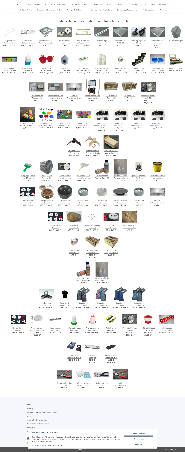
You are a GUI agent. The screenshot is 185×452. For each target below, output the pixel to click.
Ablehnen (138, 444)
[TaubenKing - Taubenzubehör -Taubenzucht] (17, 4)
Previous (5, 65)
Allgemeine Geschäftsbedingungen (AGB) (42, 412)
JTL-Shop (173, 449)
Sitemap (30, 409)
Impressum (36, 445)
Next (180, 65)
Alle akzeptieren (139, 433)
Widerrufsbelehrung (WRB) (37, 420)
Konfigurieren (139, 439)
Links (29, 416)
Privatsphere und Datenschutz (52, 445)
